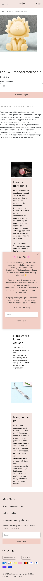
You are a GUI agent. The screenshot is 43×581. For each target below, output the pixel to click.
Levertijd (31, 106)
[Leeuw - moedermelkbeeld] (18, 51)
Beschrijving (5, 106)
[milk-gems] (21, 3)
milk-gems (13, 574)
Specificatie (19, 106)
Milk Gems (18, 576)
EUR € (25, 558)
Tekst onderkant (6, 81)
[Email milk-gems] (14, 550)
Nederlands (8, 558)
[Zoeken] (6, 3)
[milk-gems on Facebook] (5, 550)
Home (2, 11)
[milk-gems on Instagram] (9, 550)
